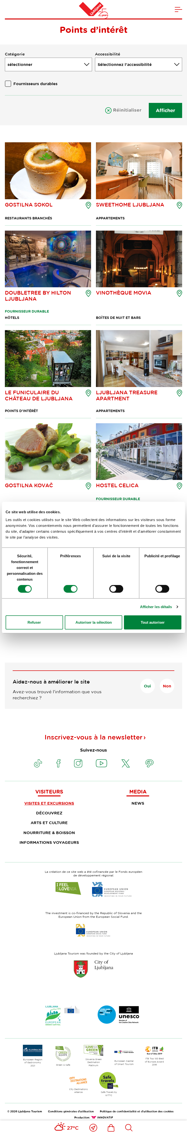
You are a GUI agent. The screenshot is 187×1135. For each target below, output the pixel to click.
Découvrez (49, 813)
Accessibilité (107, 54)
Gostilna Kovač (29, 485)
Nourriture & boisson (49, 832)
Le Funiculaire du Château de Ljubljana (39, 395)
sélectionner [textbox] (20, 64)
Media (138, 791)
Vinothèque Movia (123, 293)
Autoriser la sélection (93, 622)
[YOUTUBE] (101, 763)
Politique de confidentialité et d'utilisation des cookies (137, 1111)
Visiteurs (49, 791)
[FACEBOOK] (58, 763)
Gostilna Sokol (29, 204)
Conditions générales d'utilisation (71, 1111)
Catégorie (15, 54)
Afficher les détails (156, 607)
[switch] (70, 589)
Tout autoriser (153, 622)
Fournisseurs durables (35, 83)
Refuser (34, 622)
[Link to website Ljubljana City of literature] (118, 1014)
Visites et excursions (49, 803)
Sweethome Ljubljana (130, 204)
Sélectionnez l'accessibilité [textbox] (125, 64)
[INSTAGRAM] (78, 763)
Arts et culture (49, 822)
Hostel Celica (117, 485)
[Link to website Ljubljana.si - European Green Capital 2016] (63, 1015)
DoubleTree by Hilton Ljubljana (38, 296)
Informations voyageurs (49, 842)
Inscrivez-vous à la (93, 737)
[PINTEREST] (149, 763)
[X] (125, 763)
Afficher (165, 110)
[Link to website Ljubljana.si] (93, 969)
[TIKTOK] (38, 763)
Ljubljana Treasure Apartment (127, 395)
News (137, 803)
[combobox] (48, 64)
